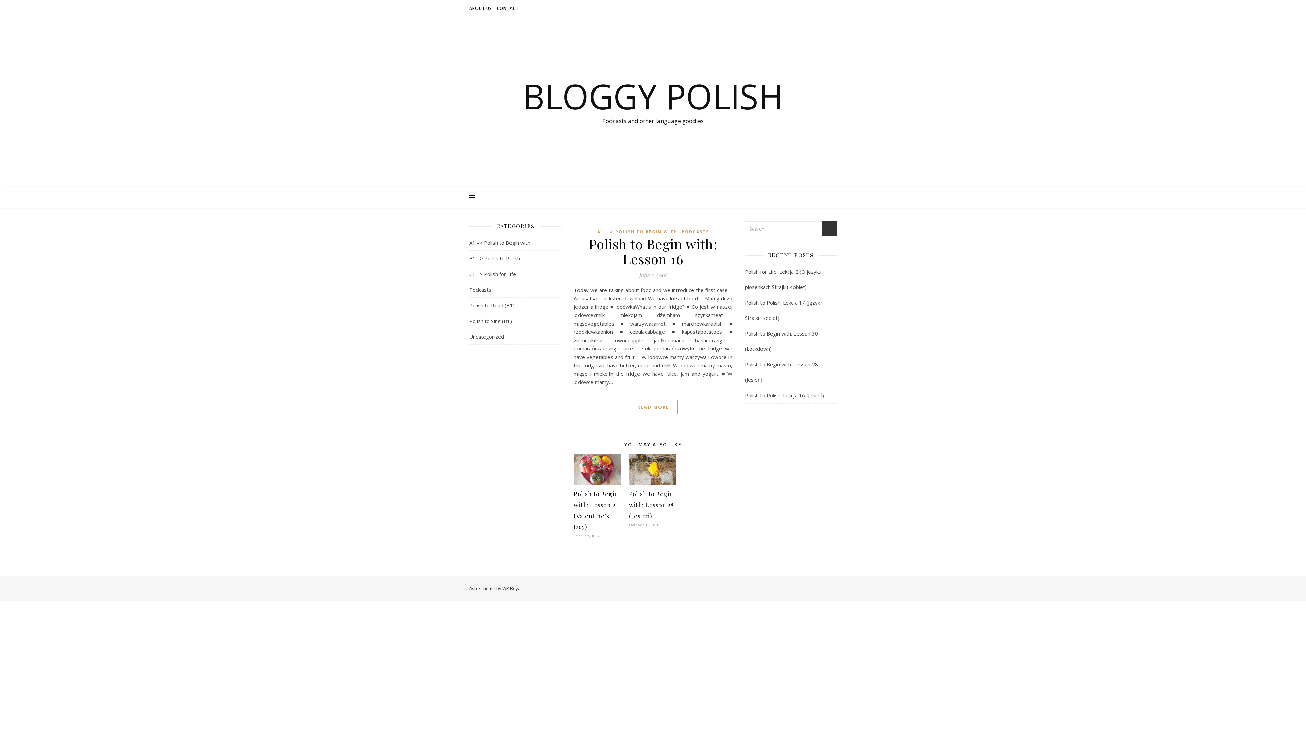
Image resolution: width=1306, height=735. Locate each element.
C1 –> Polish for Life (492, 274)
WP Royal (512, 588)
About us (480, 8)
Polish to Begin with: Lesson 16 (653, 251)
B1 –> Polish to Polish (494, 258)
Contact (508, 8)
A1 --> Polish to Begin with (637, 232)
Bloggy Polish (653, 96)
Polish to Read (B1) (492, 305)
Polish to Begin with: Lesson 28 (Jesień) (651, 505)
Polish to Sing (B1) (490, 320)
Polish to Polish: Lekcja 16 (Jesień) (784, 395)
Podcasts (480, 289)
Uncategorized (486, 336)
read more (653, 407)
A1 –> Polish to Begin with (499, 242)
